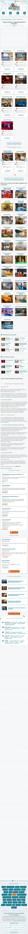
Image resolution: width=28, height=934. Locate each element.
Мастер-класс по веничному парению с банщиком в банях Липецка (16, 588)
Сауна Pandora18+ (7, 119)
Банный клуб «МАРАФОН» (21, 201)
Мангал (12, 642)
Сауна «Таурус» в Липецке (21, 254)
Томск (20, 902)
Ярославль (14, 907)
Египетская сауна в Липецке (7, 306)
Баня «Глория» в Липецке (7, 254)
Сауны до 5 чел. (15, 627)
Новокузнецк (15, 897)
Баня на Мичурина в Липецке (21, 188)
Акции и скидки (21, 927)
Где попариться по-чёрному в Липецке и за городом (17, 608)
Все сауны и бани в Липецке (6, 468)
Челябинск (24, 904)
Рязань (23, 899)
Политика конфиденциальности (19, 920)
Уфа (13, 904)
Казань (10, 892)
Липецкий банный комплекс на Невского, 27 (13, 474)
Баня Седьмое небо (20, 96)
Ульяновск (9, 904)
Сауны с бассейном (15, 635)
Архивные (25, 925)
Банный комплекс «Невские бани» (7, 188)
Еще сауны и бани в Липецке (14, 143)
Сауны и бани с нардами (7, 399)
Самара (5, 902)
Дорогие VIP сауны (22, 633)
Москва (3, 887)
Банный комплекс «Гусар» (21, 228)
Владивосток (23, 887)
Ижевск (23, 889)
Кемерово (16, 892)
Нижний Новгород (7, 897)
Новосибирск (22, 897)
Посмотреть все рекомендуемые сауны (14, 179)
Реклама (16, 925)
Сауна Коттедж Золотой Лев (7, 151)
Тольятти (15, 902)
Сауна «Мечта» (22, 338)
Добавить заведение (8, 927)
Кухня (16, 642)
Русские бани (14, 622)
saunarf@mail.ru (15, 914)
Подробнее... (5, 545)
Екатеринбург (17, 889)
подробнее (7, 69)
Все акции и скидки (15, 571)
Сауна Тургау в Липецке (21, 306)
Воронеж (11, 889)
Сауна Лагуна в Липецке (21, 280)
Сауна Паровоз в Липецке (7, 241)
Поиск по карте (4, 925)
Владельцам (18, 1)
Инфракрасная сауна (9, 624)
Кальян (21, 642)
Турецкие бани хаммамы (10, 623)
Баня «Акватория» (22, 366)
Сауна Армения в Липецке (7, 228)
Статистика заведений (14, 929)
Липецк (14, 894)
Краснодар (22, 892)
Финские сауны (22, 622)
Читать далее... (5, 479)
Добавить (25, 1)
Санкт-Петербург (10, 887)
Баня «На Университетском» (20, 151)
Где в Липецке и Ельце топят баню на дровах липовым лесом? (16, 595)
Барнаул (17, 887)
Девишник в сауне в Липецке (7, 267)
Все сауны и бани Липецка (6, 19)
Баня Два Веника (6, 485)
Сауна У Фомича (21, 50)
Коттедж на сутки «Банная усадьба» (23, 344)
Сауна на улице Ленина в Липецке (20, 241)
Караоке (22, 640)
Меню (3, 14)
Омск (4, 899)
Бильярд (7, 642)
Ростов (18, 899)
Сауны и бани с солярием (7, 452)
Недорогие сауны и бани (10, 633)
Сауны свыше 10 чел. (15, 628)
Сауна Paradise (20, 73)
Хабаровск (18, 904)
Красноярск (4, 894)
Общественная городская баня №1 (9, 366)
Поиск (24, 14)
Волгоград (5, 889)
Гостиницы (16, 643)
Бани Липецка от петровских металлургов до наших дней (14, 601)
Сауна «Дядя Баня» (7, 50)
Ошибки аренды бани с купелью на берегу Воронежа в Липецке (16, 581)
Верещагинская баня (7, 96)
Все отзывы (14, 532)
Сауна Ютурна (7, 319)
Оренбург (9, 899)
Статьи (15, 927)
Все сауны (10, 14)
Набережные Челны (22, 894)
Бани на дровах (21, 623)
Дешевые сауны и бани (16, 632)
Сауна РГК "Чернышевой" (7, 201)
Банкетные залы (8, 643)
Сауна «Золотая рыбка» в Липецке (21, 267)
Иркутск (5, 892)
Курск (10, 894)
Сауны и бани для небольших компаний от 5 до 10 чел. (13, 424)
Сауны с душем (13, 637)
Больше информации (14, 613)
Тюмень (3, 904)
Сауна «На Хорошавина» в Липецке (7, 293)
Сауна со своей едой (14, 640)
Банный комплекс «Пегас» (7, 74)
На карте (18, 14)
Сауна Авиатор (7, 214)
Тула (24, 902)
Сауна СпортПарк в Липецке (20, 293)
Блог (20, 925)
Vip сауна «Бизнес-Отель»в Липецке (7, 280)
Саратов (10, 902)
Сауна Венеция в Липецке (21, 215)
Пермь (14, 899)
